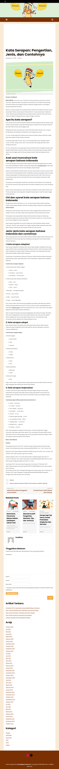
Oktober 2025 (9, 646)
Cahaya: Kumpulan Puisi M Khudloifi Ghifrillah (18, 617)
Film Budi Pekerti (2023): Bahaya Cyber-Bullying (42, 491)
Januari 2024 (9, 690)
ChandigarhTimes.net (24, 764)
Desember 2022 (10, 719)
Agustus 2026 (9, 627)
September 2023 (10, 699)
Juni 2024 (8, 680)
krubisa (19, 58)
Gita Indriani (15, 511)
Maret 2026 (9, 636)
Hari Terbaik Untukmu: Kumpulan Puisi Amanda (19, 615)
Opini (7, 742)
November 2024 (10, 673)
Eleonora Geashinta (44, 512)
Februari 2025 (9, 665)
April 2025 (8, 661)
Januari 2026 (9, 641)
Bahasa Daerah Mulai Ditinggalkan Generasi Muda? (17, 491)
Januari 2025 (9, 668)
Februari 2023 (9, 714)
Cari (50, 598)
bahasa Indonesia (19, 483)
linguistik (44, 483)
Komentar (9, 554)
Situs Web (8, 584)
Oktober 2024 (9, 675)
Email (8, 580)
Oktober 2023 (9, 697)
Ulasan (8, 745)
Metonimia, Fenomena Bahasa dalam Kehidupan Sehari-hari (12, 518)
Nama (8, 576)
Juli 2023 (8, 704)
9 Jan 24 (25, 511)
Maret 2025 (9, 663)
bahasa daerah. (10, 207)
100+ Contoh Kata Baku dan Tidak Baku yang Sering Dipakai (22, 610)
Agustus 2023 (9, 702)
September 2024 (10, 678)
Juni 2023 (8, 707)
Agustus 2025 (9, 651)
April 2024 (8, 682)
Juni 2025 (8, 656)
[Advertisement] (30, 37)
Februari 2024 (9, 687)
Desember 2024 (10, 670)
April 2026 (8, 634)
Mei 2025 (8, 658)
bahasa (12, 483)
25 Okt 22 (42, 511)
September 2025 (10, 648)
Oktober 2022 (9, 723)
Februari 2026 (9, 639)
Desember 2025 (10, 644)
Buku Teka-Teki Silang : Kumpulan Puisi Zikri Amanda (20, 613)
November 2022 (10, 721)
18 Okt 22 (9, 511)
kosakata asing (42, 165)
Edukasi (12, 480)
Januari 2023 (9, 716)
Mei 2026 (8, 632)
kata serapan (32, 483)
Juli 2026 (8, 629)
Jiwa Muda (8, 735)
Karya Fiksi (9, 738)
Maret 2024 (9, 685)
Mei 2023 (8, 709)
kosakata (39, 483)
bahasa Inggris (16, 307)
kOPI (7, 740)
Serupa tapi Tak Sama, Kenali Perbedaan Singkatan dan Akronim (46, 519)
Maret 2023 (9, 711)
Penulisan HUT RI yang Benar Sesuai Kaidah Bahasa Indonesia (23, 608)
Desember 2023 (10, 692)
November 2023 (10, 694)
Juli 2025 (8, 653)
